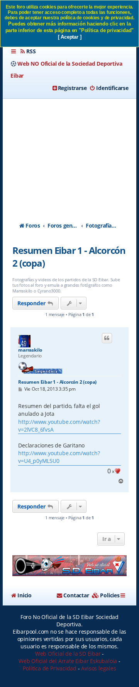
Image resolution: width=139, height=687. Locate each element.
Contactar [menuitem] (76, 595)
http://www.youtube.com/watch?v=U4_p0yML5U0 (59, 456)
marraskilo (30, 350)
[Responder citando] (107, 338)
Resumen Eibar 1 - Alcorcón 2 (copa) (68, 256)
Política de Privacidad (49, 668)
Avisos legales (98, 668)
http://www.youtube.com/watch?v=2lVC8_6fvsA (59, 425)
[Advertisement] (69, 153)
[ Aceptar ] (69, 37)
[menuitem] (27, 51)
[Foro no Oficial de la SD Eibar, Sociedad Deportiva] (69, 565)
